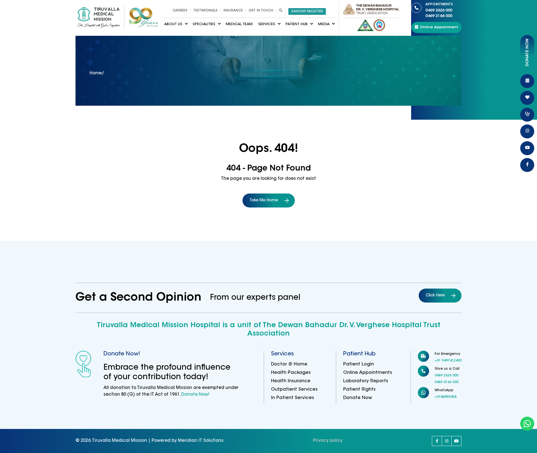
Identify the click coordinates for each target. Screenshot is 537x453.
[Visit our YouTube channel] (456, 441)
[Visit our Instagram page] (447, 441)
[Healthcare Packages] (527, 98)
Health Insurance (290, 381)
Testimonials (205, 10)
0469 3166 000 (438, 16)
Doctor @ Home (289, 364)
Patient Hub (297, 24)
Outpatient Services (294, 389)
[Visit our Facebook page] (437, 441)
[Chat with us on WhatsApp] (527, 424)
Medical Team (239, 24)
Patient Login (358, 364)
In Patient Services (292, 398)
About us (173, 24)
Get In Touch (261, 10)
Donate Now (357, 398)
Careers (180, 10)
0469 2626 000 (439, 8)
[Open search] (280, 11)
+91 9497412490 (448, 360)
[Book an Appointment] (527, 81)
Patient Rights (359, 389)
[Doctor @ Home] (527, 115)
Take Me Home (263, 200)
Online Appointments (367, 373)
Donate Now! (194, 395)
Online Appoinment (439, 27)
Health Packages (291, 373)
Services (266, 24)
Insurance (233, 10)
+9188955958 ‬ (446, 397)
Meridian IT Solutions (200, 441)
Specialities (204, 24)
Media (323, 24)
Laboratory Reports (365, 381)
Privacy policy (328, 441)
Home (96, 73)
